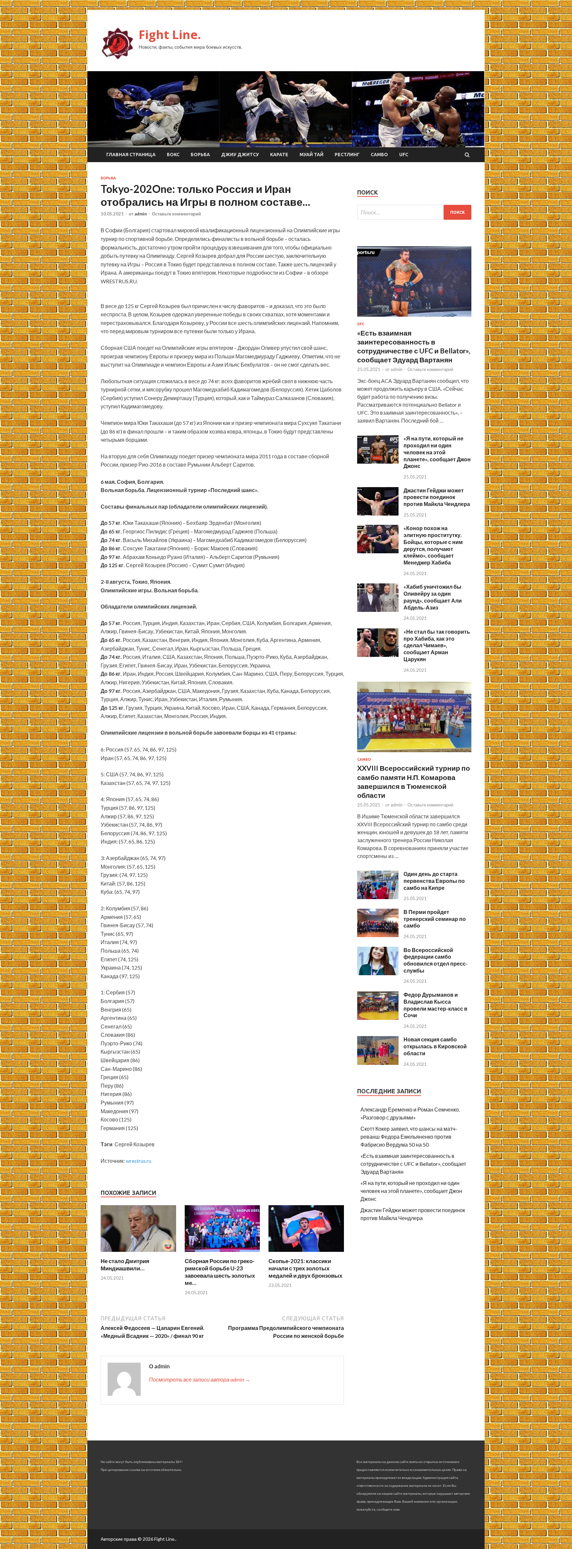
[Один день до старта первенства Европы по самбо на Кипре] (378, 897)
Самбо (379, 154)
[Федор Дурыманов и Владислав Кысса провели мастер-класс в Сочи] (378, 1018)
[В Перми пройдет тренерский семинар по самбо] (378, 935)
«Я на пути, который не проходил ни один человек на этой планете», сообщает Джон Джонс (437, 452)
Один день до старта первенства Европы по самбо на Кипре (434, 881)
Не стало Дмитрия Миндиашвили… (125, 1264)
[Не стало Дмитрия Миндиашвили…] (138, 1253)
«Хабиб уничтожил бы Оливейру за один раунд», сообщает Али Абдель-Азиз (433, 596)
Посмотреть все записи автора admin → (199, 1379)
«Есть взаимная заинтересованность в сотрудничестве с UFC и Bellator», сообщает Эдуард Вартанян (413, 1164)
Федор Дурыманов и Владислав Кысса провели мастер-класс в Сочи (435, 1004)
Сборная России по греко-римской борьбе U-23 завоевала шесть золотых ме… (220, 1271)
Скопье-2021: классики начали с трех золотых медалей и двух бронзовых (305, 1268)
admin (140, 213)
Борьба (200, 154)
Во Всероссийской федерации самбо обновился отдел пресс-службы (436, 960)
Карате (279, 154)
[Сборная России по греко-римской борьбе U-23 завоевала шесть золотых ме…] (222, 1253)
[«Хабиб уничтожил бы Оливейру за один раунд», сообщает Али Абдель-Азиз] (378, 610)
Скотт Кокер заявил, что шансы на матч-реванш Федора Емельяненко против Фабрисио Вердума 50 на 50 (408, 1136)
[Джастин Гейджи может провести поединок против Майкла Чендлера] (378, 513)
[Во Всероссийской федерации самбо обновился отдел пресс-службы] (378, 973)
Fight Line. (170, 34)
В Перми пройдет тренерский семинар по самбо (435, 919)
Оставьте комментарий (176, 213)
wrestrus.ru (138, 1161)
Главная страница (131, 154)
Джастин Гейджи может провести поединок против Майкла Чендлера (437, 497)
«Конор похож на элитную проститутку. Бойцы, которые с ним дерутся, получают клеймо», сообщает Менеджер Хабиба (433, 545)
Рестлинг (347, 154)
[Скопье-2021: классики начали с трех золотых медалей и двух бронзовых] (306, 1253)
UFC (403, 154)
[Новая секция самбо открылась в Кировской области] (378, 1063)
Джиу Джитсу (240, 154)
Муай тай (311, 154)
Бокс (173, 154)
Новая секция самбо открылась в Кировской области (435, 1046)
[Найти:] (414, 212)
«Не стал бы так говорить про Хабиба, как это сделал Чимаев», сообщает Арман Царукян (437, 645)
